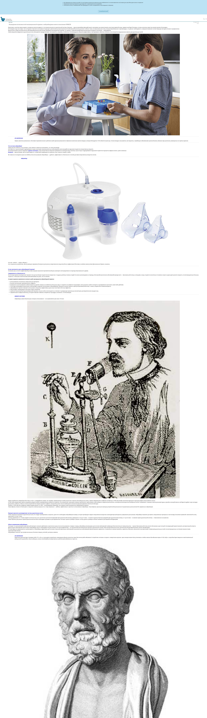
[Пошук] (204, 18)
